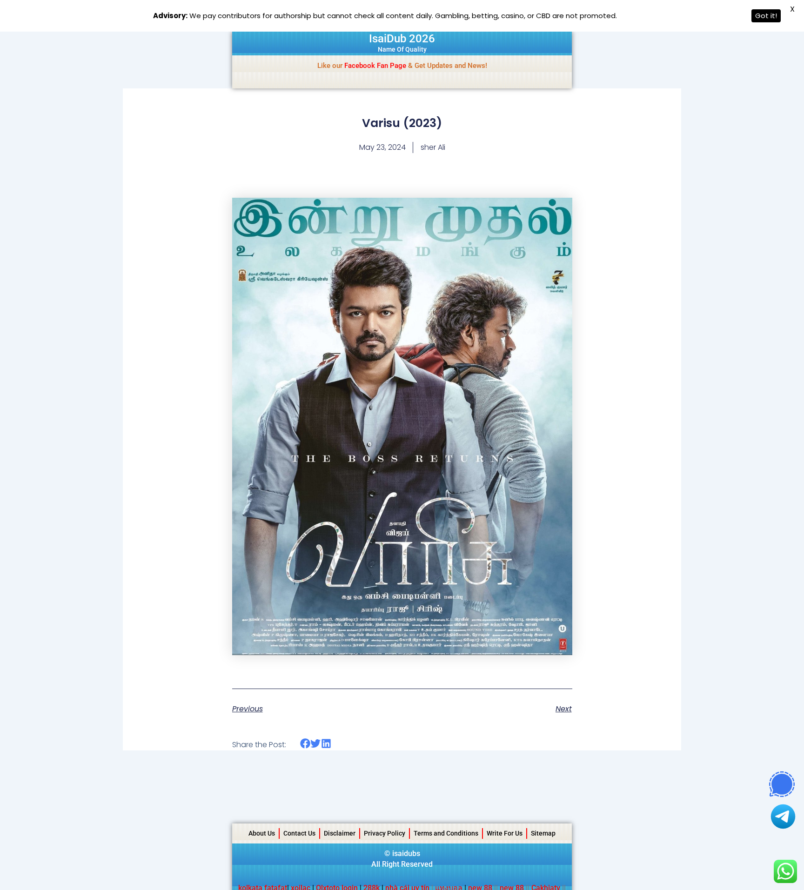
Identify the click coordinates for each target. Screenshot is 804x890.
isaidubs (406, 853)
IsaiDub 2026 (402, 38)
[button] (305, 743)
